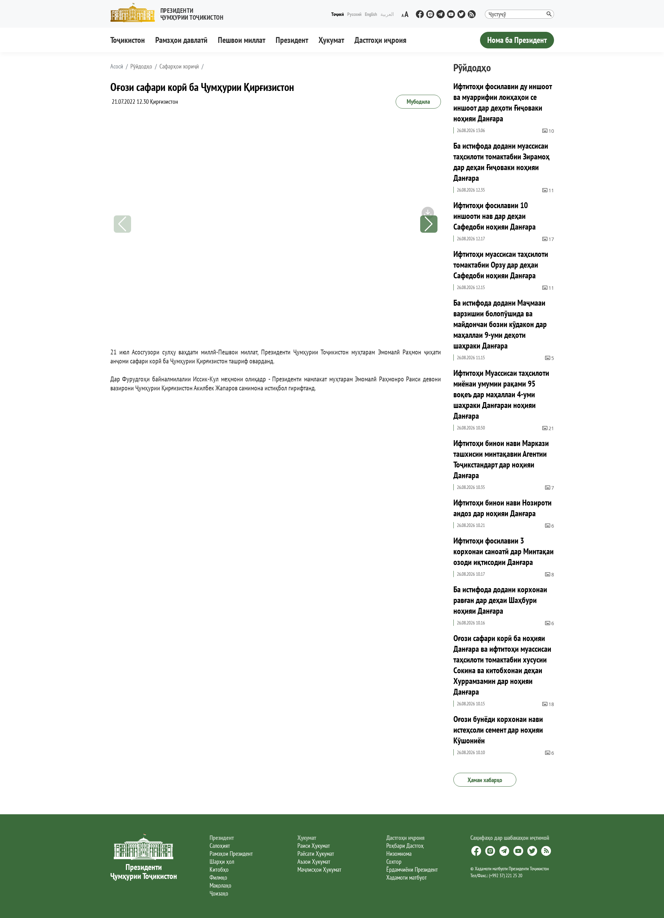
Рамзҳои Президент (231, 853)
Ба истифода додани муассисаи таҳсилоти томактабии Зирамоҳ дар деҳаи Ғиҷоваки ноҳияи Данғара (501, 161)
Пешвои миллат (241, 40)
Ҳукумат (331, 40)
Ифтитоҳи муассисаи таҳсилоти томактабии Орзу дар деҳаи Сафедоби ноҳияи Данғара (500, 265)
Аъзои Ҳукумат (313, 861)
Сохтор (394, 861)
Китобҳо (219, 869)
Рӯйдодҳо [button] (141, 66)
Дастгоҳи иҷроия (380, 40)
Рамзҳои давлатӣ (181, 40)
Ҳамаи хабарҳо (485, 780)
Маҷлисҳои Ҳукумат (319, 869)
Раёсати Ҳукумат (315, 853)
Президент (292, 40)
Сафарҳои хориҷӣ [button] (179, 66)
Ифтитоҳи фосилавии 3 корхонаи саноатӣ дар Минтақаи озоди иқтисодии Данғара (503, 551)
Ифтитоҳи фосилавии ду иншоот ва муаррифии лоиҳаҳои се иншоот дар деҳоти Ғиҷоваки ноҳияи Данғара (502, 102)
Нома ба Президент (517, 40)
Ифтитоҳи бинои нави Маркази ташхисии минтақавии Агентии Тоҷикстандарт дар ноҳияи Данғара (501, 459)
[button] (169, 12)
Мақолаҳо (220, 885)
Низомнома (399, 853)
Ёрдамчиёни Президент (412, 869)
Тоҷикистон (127, 40)
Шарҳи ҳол (222, 861)
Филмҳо (218, 877)
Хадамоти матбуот (406, 877)
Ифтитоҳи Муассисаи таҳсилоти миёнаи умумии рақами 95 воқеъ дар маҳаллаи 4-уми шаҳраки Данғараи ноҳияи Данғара (501, 394)
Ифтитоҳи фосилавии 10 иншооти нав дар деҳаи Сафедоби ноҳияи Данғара (494, 216)
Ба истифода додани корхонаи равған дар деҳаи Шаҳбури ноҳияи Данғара (500, 600)
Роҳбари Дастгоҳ (405, 846)
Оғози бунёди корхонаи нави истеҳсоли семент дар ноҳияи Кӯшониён (498, 730)
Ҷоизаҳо (219, 893)
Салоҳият (220, 846)
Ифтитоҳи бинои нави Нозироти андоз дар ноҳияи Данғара (502, 508)
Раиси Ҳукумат (313, 846)
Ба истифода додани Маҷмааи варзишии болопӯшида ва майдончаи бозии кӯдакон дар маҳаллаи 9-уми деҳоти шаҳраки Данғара (500, 324)
